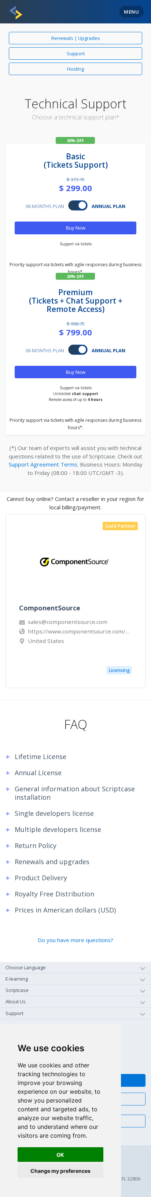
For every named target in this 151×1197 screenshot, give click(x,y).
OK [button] (60, 1155)
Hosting (75, 69)
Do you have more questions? (75, 940)
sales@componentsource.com (66, 621)
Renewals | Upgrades (75, 38)
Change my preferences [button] (60, 1171)
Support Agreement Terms (43, 464)
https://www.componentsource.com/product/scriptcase (79, 631)
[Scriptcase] (15, 12)
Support (76, 53)
